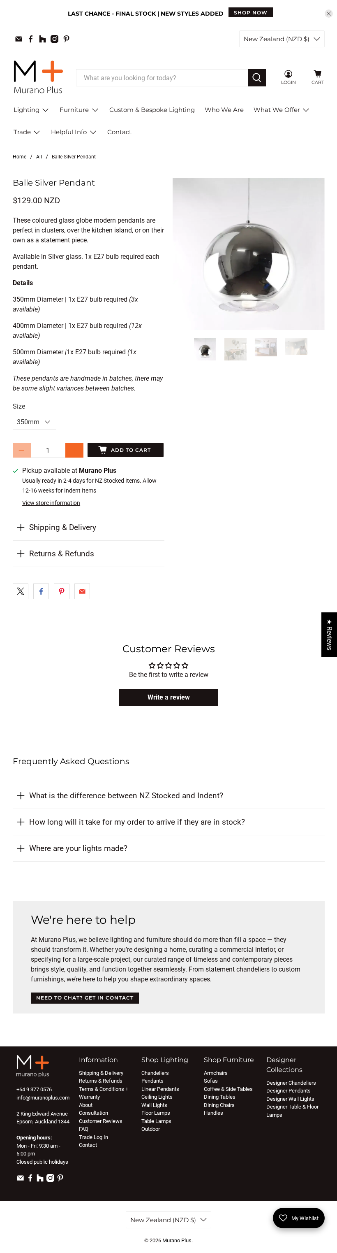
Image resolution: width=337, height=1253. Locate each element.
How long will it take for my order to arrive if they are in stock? (137, 822)
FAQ (83, 1129)
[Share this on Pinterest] (61, 591)
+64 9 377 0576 (34, 1089)
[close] (329, 13)
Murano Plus (177, 1240)
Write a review (169, 697)
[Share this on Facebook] (41, 591)
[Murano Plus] (38, 77)
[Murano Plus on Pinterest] (66, 39)
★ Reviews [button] (329, 634)
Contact (119, 132)
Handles (213, 1113)
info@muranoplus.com (42, 1098)
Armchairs (216, 1073)
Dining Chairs (219, 1105)
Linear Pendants (160, 1089)
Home (19, 156)
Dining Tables (219, 1097)
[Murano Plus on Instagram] (54, 39)
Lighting (26, 110)
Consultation (93, 1113)
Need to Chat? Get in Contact (85, 998)
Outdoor (150, 1129)
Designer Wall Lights (290, 1099)
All (39, 156)
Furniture (74, 110)
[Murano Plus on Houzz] (42, 39)
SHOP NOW (251, 12)
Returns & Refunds (61, 553)
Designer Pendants (288, 1091)
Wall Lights (154, 1105)
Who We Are (224, 110)
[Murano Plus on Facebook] (31, 39)
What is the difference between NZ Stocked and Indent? (126, 795)
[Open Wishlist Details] (303, 77)
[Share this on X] (20, 591)
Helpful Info (69, 132)
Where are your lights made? (78, 848)
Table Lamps (156, 1121)
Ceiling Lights (157, 1097)
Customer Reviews (100, 1121)
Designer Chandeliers (291, 1083)
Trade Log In (93, 1137)
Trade (22, 132)
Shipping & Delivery (62, 527)
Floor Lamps (155, 1113)
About (85, 1105)
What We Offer (277, 110)
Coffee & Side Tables (228, 1089)
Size (19, 406)
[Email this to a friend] (82, 591)
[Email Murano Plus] (19, 39)
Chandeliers (155, 1073)
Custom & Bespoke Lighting (152, 110)
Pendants (152, 1081)
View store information (51, 503)
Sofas (211, 1081)
